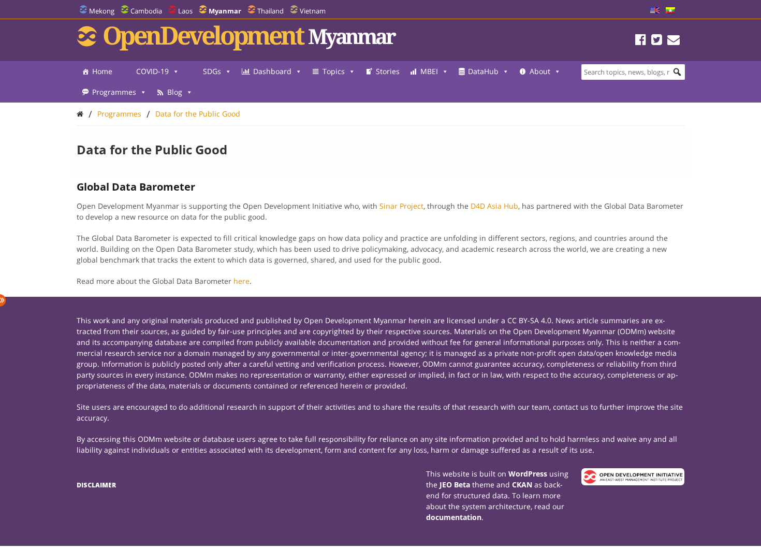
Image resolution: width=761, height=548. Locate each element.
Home (102, 71)
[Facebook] (640, 41)
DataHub (483, 71)
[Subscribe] (673, 41)
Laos (185, 11)
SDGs (212, 71)
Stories (388, 71)
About (540, 71)
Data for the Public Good (197, 114)
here (241, 281)
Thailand (270, 11)
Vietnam (313, 11)
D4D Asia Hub (494, 206)
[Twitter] (656, 41)
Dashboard (272, 71)
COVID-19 (152, 71)
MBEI (429, 71)
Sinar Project (401, 206)
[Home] (80, 114)
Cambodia (146, 11)
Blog (174, 92)
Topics (334, 71)
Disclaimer (96, 485)
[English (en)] (655, 11)
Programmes (114, 92)
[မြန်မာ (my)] (670, 11)
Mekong (101, 11)
